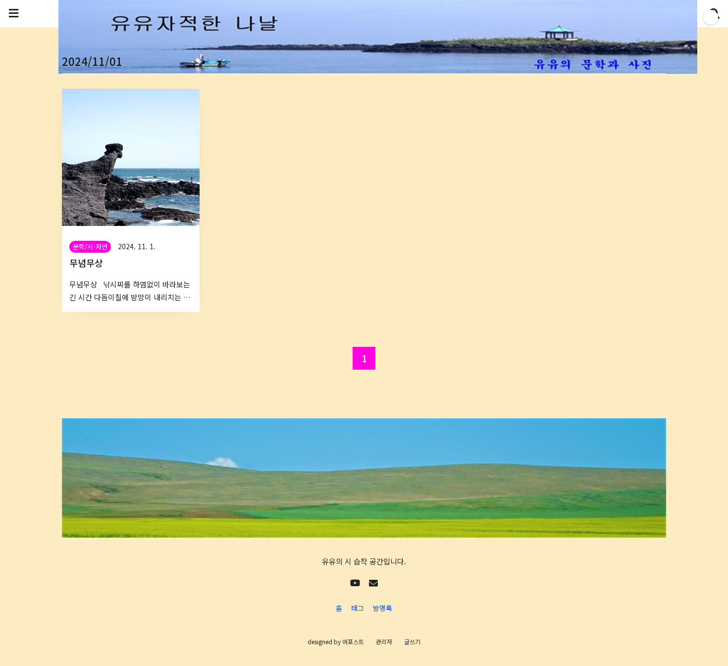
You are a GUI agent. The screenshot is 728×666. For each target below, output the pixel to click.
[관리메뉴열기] (710, 17)
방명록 (382, 608)
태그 (357, 608)
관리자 (384, 641)
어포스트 (353, 641)
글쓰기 (412, 641)
